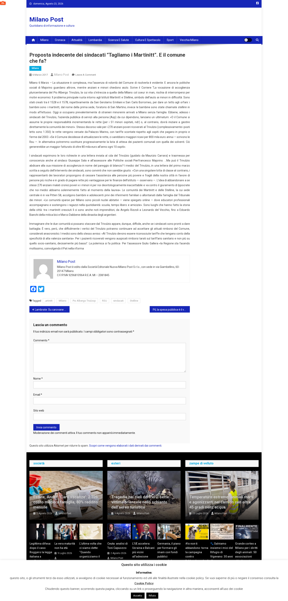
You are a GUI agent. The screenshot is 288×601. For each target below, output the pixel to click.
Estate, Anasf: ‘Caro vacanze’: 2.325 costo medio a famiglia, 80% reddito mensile (65, 502)
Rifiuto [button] (152, 595)
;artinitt (49, 300)
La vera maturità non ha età (64, 545)
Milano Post (46, 19)
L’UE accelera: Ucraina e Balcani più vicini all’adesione (143, 550)
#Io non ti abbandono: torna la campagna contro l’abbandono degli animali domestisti (197, 556)
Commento (41, 340)
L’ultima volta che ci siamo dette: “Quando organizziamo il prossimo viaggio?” (90, 554)
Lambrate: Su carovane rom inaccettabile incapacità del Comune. (52, 309)
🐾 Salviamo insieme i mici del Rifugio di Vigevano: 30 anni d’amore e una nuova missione (221, 554)
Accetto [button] (137, 595)
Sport (170, 40)
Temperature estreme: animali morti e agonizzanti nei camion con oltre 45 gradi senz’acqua (221, 502)
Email (37, 394)
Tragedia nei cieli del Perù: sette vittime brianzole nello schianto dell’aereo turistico (140, 502)
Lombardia (95, 40)
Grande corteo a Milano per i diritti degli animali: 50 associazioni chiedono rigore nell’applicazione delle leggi (246, 556)
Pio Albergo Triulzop (84, 300)
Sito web (38, 410)
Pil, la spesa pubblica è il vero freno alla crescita (171, 309)
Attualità (77, 40)
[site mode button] (248, 40)
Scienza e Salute (118, 40)
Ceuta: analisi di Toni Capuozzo (117, 545)
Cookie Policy (144, 583)
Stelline (134, 300)
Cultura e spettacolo (147, 40)
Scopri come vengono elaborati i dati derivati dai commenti (125, 445)
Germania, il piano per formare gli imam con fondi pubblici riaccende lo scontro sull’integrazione (169, 556)
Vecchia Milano (189, 40)
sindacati (118, 300)
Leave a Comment (85, 74)
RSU (104, 300)
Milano (44, 40)
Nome (38, 378)
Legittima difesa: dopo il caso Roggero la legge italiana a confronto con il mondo (41, 554)
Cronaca (60, 40)
